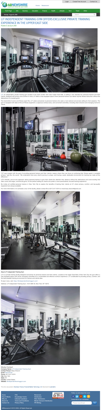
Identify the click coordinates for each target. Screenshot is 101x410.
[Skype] (84, 396)
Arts (17, 11)
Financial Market (28, 387)
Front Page (8, 11)
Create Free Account (79, 1)
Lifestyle (61, 11)
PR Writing (37, 403)
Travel (77, 11)
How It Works (6, 397)
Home (38, 5)
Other (85, 11)
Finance (44, 11)
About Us (5, 401)
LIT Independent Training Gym (21, 369)
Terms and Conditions (22, 401)
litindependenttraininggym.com (16, 381)
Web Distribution (39, 399)
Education (35, 11)
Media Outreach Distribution (43, 401)
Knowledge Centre (21, 397)
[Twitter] (77, 396)
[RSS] (88, 396)
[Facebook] (73, 396)
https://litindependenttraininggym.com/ (26, 281)
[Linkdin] (80, 396)
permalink (52, 387)
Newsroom (45, 5)
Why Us (4, 399)
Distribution (38, 397)
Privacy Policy (19, 403)
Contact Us (93, 1)
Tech (70, 11)
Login (67, 1)
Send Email (8, 372)
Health (53, 11)
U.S (41, 387)
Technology (36, 387)
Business (25, 11)
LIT (2, 94)
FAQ (16, 395)
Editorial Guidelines (21, 399)
